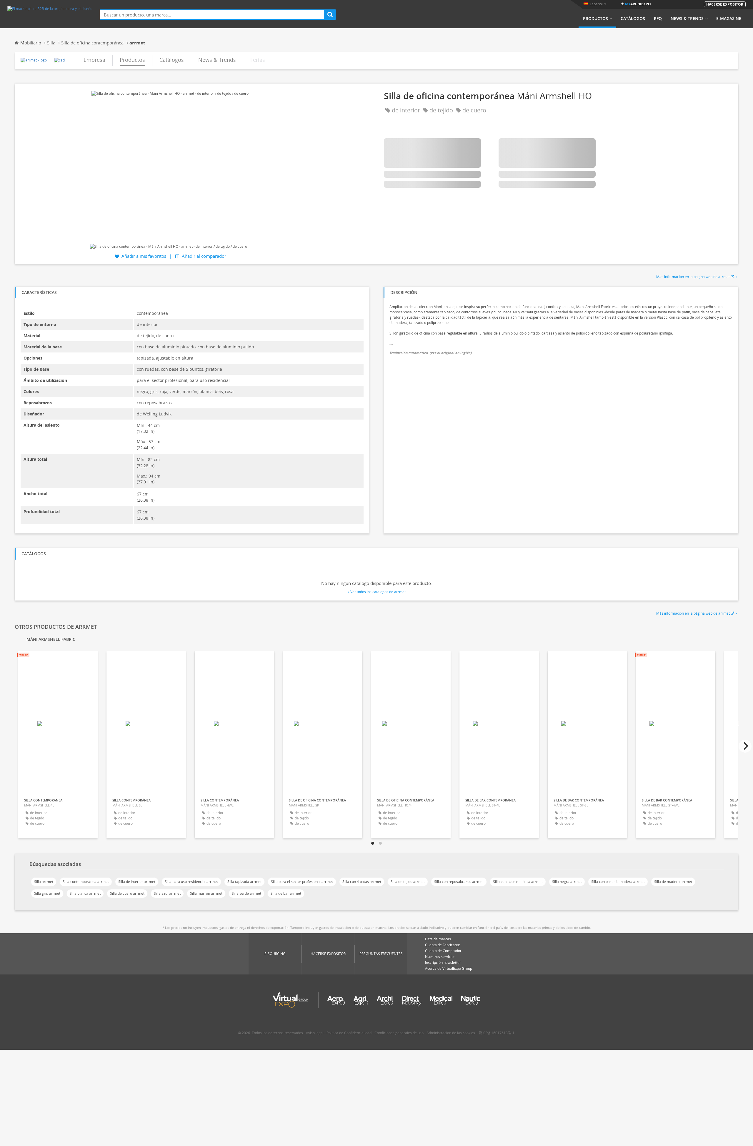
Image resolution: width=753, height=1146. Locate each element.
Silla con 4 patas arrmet (361, 881)
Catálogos (633, 18)
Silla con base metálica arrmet (518, 881)
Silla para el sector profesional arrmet (302, 881)
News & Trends (687, 18)
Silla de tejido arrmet (408, 881)
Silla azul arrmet (167, 893)
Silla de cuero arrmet (127, 893)
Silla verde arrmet (246, 893)
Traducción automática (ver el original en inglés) (430, 352)
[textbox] (212, 14)
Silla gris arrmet (47, 893)
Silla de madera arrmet (673, 881)
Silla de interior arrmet (136, 881)
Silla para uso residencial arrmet (191, 881)
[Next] (745, 746)
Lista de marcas (438, 939)
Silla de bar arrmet (286, 893)
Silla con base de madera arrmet (618, 881)
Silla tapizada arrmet (244, 881)
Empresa (94, 59)
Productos (595, 18)
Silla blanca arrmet (85, 893)
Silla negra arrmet (567, 881)
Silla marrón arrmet (206, 893)
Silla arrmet (43, 881)
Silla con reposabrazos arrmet (459, 881)
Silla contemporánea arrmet (86, 881)
